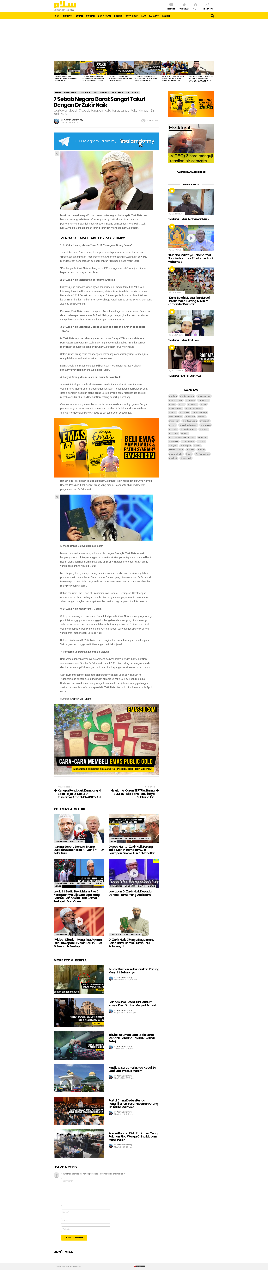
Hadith (166, 16)
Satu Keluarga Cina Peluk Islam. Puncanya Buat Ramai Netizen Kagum (173, 78)
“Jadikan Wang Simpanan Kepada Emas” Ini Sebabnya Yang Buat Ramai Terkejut (93, 78)
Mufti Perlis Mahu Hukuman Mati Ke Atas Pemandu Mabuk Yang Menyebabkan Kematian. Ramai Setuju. (201, 79)
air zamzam (205, 396)
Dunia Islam (104, 16)
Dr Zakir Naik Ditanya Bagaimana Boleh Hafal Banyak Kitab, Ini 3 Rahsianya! (132, 943)
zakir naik (187, 458)
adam (174, 396)
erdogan (175, 421)
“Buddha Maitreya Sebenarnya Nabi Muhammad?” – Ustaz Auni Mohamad (190, 258)
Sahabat (154, 16)
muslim (204, 437)
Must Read (144, 838)
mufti (186, 433)
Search (212, 15)
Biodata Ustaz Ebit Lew (183, 340)
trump (191, 449)
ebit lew (191, 416)
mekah (205, 429)
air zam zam (176, 400)
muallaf (174, 433)
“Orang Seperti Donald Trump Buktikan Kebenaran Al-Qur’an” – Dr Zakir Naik (79, 850)
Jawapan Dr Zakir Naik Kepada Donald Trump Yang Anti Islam (130, 893)
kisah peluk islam (189, 425)
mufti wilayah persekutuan (183, 437)
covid (173, 412)
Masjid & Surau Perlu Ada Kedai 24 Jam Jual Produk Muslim (132, 1069)
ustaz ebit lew (203, 454)
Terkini (171, 8)
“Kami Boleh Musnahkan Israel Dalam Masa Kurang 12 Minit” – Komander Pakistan (189, 301)
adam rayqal (188, 396)
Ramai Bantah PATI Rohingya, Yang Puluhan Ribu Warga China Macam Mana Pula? (133, 1136)
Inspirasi (67, 16)
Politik (118, 16)
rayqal (174, 445)
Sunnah (90, 16)
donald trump (200, 412)
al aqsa (191, 400)
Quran (79, 16)
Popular (184, 8)
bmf (183, 404)
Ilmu (143, 16)
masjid (174, 429)
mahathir (207, 425)
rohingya (187, 445)
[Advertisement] (134, 40)
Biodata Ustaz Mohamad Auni (188, 219)
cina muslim (176, 408)
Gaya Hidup (131, 16)
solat (198, 445)
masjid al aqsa (189, 429)
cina (205, 404)
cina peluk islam (195, 408)
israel (173, 425)
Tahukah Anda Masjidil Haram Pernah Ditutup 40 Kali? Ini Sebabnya (146, 78)
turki (190, 454)
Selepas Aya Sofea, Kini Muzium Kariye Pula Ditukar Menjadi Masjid (120, 78)
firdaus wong (191, 421)
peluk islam (189, 441)
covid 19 (185, 412)
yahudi (174, 458)
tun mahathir (177, 454)
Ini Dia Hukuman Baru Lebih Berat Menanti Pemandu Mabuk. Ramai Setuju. (132, 1038)
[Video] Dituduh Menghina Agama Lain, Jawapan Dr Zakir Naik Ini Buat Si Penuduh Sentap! (78, 943)
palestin (174, 441)
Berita (81, 960)
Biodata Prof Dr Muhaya (184, 376)
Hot (195, 8)
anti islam (204, 400)
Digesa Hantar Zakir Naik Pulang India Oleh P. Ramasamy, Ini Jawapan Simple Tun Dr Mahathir (132, 850)
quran (202, 441)
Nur (57, 16)
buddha (193, 404)
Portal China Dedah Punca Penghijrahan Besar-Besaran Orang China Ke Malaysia (133, 1103)
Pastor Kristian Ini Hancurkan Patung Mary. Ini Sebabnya (66, 78)
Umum (113, 841)
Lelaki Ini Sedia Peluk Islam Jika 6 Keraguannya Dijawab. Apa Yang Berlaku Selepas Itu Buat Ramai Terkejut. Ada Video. (77, 896)
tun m (202, 449)
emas (202, 416)
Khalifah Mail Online (81, 698)
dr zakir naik (176, 416)
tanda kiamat (177, 449)
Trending (207, 8)
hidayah (206, 421)
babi (173, 404)
